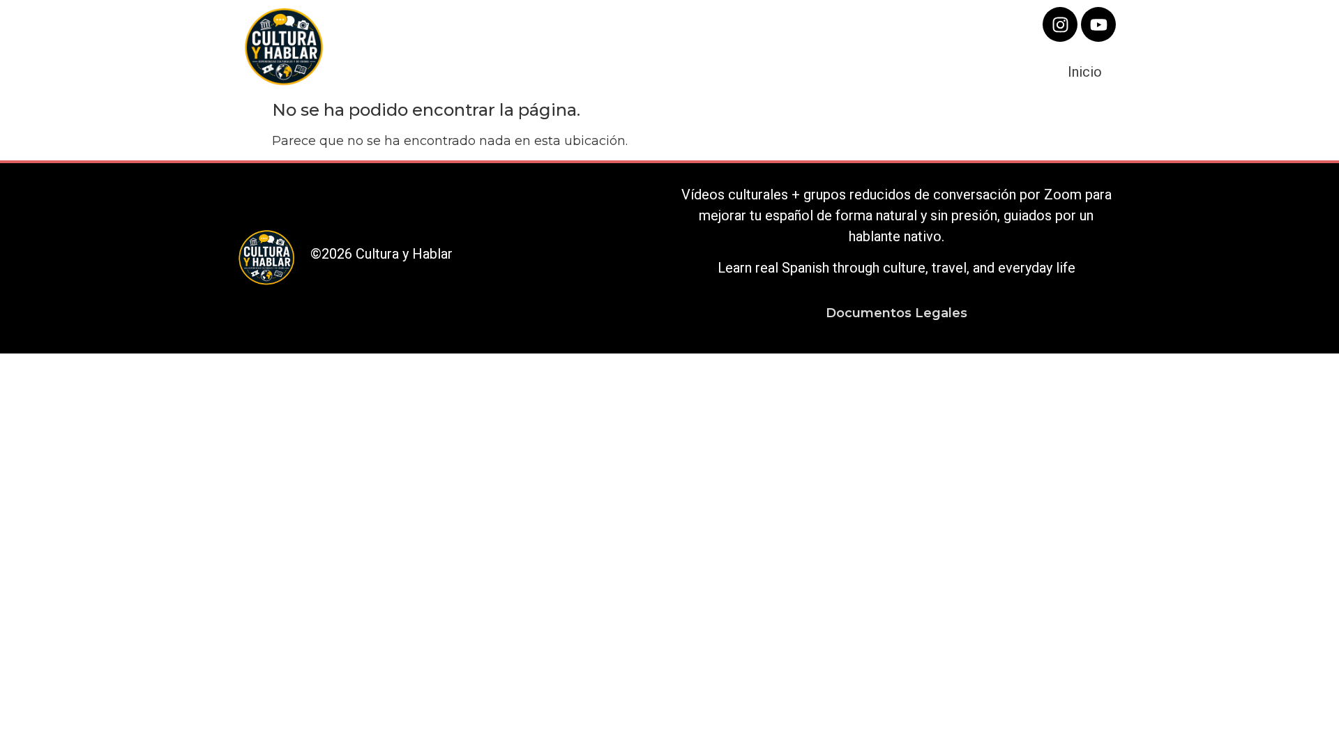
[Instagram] (1060, 24)
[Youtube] (1098, 24)
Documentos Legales (896, 313)
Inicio (1085, 71)
